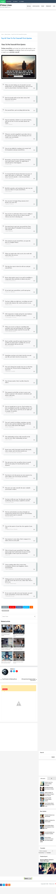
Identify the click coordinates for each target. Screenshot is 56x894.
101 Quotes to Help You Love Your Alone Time (18, 649)
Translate (49, 852)
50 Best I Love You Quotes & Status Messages (49, 784)
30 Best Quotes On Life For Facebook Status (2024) (6, 634)
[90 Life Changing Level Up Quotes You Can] (7, 642)
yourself (17, 52)
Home (2, 34)
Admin (12, 669)
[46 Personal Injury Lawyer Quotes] (18, 656)
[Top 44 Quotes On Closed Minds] (18, 629)
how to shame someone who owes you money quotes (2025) (6, 662)
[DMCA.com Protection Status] (28, 878)
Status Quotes (7, 34)
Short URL (5, 607)
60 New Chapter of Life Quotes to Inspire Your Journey (49, 794)
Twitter (26, 607)
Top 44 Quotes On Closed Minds (18, 636)
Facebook (20, 607)
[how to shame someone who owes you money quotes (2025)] (7, 656)
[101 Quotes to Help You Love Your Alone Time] (18, 642)
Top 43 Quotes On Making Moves (9, 679)
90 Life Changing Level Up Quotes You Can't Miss (6, 649)
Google (12, 607)
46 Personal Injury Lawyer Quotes (18, 662)
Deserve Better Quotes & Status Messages (46, 860)
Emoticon (5, 689)
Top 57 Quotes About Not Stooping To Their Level (49, 805)
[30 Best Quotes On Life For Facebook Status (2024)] (7, 628)
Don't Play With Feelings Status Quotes (48, 799)
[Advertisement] (28, 21)
